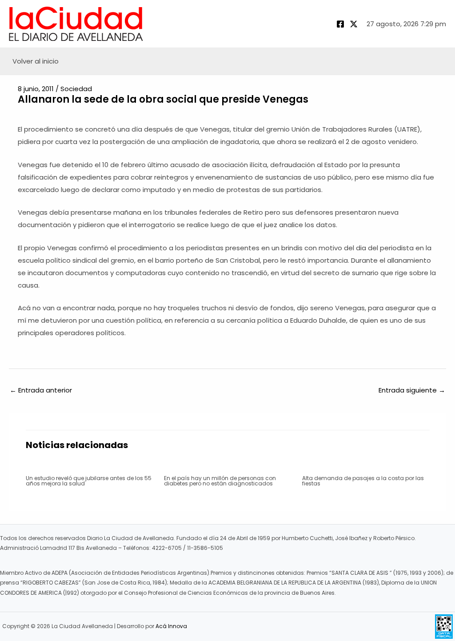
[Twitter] (354, 24)
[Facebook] (340, 24)
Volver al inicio (35, 61)
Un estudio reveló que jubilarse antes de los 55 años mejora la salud (89, 480)
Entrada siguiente (412, 390)
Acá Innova (171, 626)
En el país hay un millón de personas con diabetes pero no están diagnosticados (220, 480)
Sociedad (76, 88)
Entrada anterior (41, 390)
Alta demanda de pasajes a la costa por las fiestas (363, 480)
